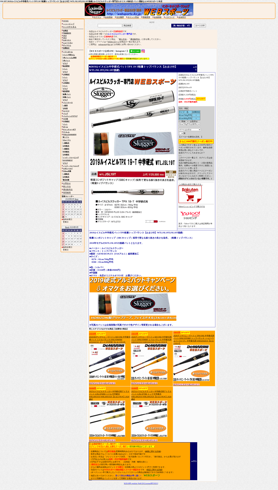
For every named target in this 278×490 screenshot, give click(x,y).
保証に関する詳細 (154, 470)
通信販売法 (135, 39)
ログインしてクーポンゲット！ (102, 383)
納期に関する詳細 (152, 451)
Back (67, 227)
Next (76, 199)
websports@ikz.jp (105, 44)
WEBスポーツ (113, 42)
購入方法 (123, 39)
